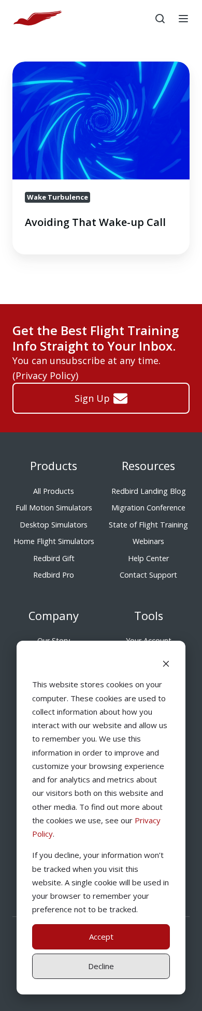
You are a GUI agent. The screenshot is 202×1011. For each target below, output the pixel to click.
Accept (101, 936)
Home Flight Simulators (53, 541)
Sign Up (92, 398)
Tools (148, 615)
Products (53, 465)
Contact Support (148, 575)
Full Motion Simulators (54, 507)
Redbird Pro (53, 575)
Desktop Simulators (54, 525)
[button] (160, 18)
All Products (53, 491)
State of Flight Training (148, 525)
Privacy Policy (46, 375)
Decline (101, 966)
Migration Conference (148, 507)
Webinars (148, 541)
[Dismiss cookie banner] (166, 663)
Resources (148, 465)
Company (53, 615)
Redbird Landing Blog (148, 491)
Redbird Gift (54, 558)
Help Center (148, 558)
